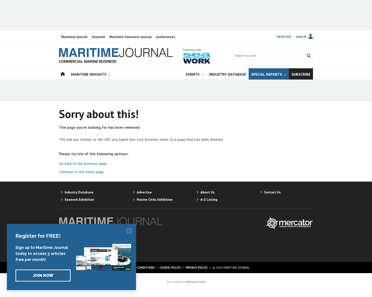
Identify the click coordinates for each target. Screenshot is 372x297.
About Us (207, 192)
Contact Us (272, 192)
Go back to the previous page (83, 163)
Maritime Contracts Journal (130, 37)
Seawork (98, 37)
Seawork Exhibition (79, 199)
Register (284, 36)
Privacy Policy (197, 267)
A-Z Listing (208, 199)
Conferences (165, 37)
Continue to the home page (81, 171)
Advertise (144, 192)
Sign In (301, 36)
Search (308, 55)
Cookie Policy (170, 267)
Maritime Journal (74, 37)
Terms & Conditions (138, 267)
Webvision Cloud (195, 281)
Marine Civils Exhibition (155, 199)
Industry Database (79, 192)
